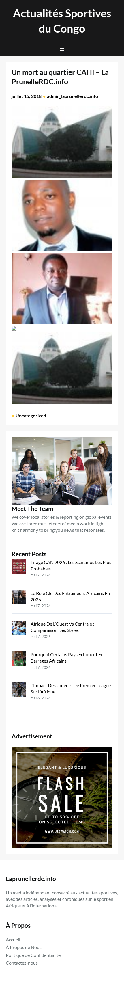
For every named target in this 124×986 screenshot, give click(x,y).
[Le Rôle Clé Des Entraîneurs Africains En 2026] (19, 598)
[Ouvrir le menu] (62, 49)
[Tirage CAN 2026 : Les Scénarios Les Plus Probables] (19, 567)
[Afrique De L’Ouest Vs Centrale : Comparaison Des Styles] (19, 629)
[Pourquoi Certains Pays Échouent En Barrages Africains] (19, 659)
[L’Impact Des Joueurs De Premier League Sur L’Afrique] (19, 690)
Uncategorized (31, 415)
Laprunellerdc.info (31, 878)
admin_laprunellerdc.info (72, 96)
